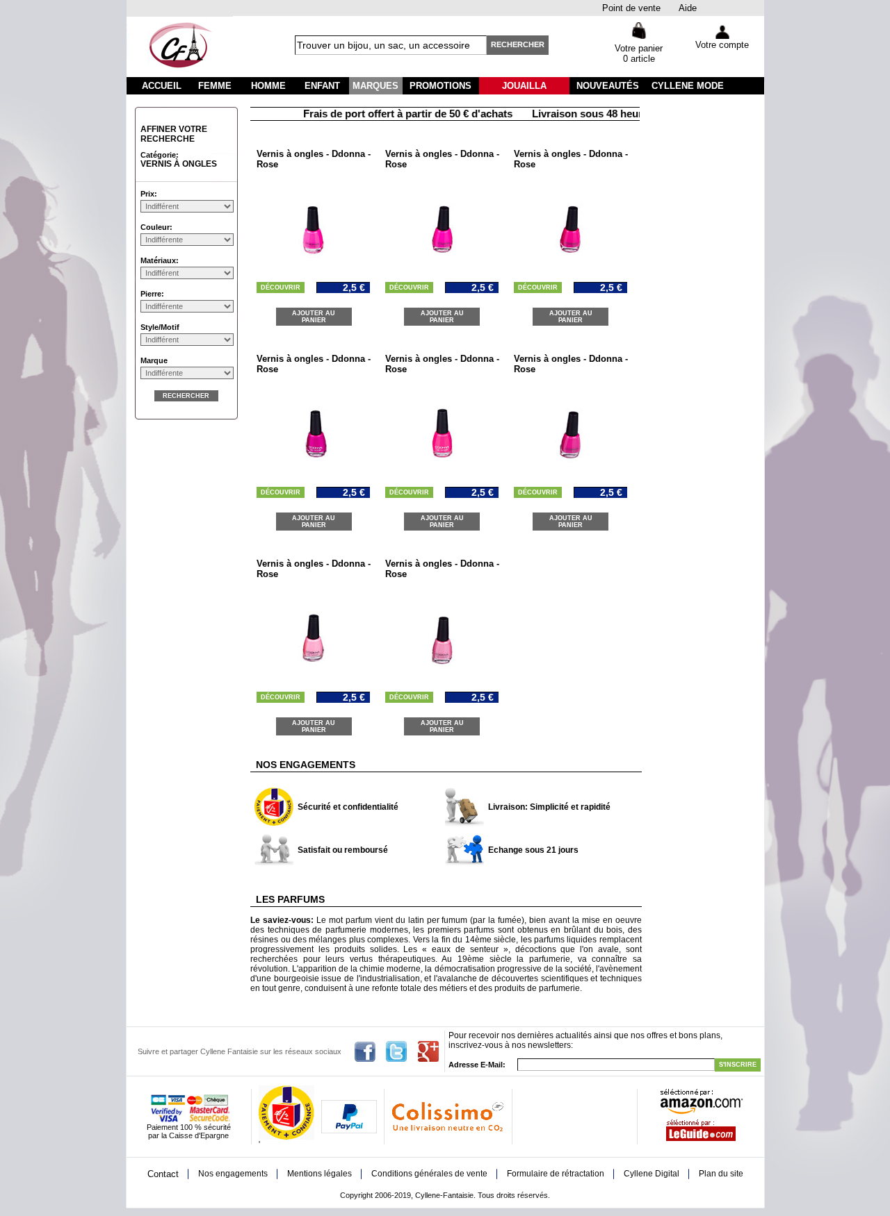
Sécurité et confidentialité (348, 807)
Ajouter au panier (313, 317)
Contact (163, 1174)
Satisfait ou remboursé (343, 850)
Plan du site (721, 1173)
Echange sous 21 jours (533, 850)
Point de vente (631, 8)
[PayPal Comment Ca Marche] (349, 1130)
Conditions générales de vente (429, 1173)
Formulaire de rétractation (555, 1173)
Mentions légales (319, 1173)
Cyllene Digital (651, 1173)
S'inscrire (737, 1064)
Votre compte (722, 45)
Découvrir (280, 287)
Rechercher (517, 44)
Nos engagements (233, 1173)
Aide (688, 8)
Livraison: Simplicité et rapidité (549, 807)
